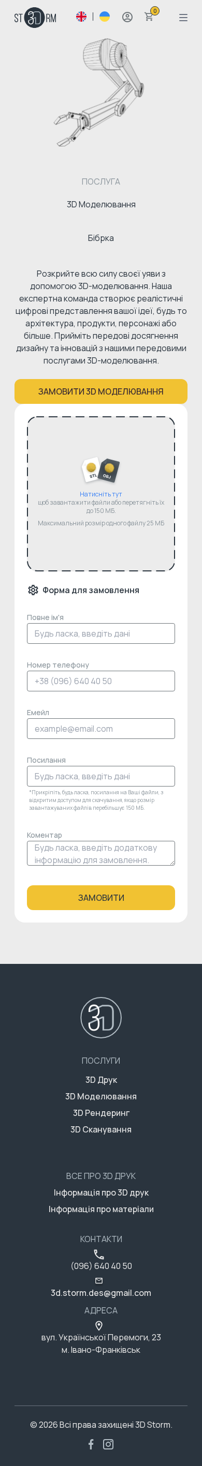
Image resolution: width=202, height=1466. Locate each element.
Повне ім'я (45, 617)
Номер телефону (58, 665)
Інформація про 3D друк (101, 1192)
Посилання (46, 760)
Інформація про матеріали (101, 1209)
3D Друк (101, 1079)
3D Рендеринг (101, 1113)
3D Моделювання (101, 1096)
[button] (127, 17)
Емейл (38, 712)
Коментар (44, 835)
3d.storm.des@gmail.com (101, 1292)
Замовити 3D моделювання (101, 391)
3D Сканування (101, 1129)
